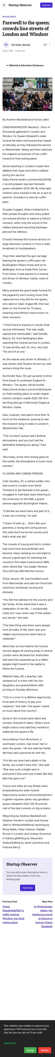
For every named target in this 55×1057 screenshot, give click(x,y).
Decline (45, 1050)
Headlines (9, 16)
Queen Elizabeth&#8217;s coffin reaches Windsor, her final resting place (13, 914)
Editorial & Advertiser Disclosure (26, 65)
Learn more (10, 1042)
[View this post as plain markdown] (45, 45)
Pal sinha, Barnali (20, 44)
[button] (4, 5)
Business (46, 5)
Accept (30, 1050)
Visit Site (27, 887)
